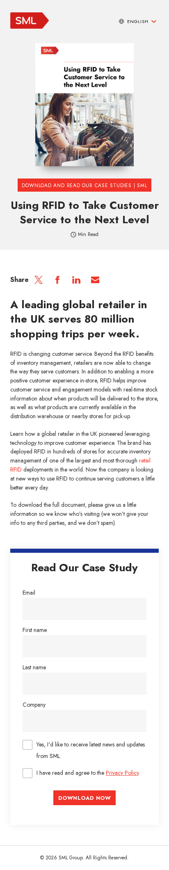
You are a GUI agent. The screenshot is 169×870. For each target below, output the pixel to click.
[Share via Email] (95, 280)
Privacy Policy (122, 773)
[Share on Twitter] (38, 280)
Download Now (84, 798)
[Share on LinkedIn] (76, 280)
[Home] (29, 26)
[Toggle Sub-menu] (153, 21)
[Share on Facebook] (57, 280)
